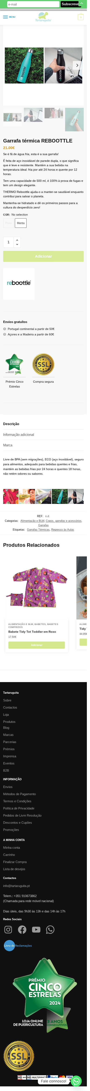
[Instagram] (8, 930)
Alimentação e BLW (32, 520)
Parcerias (9, 742)
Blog (6, 727)
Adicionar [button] (36, 645)
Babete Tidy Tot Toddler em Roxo (32, 631)
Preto (8, 223)
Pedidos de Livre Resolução (22, 815)
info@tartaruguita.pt (16, 886)
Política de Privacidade (18, 808)
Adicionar (43, 256)
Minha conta (11, 847)
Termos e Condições (17, 801)
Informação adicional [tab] (18, 434)
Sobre (7, 700)
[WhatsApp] (50, 930)
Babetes (40, 624)
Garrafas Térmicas (38, 529)
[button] (17, 240)
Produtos (9, 721)
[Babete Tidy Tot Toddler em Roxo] (36, 587)
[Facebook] (22, 930)
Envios (8, 787)
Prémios (9, 749)
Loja (6, 714)
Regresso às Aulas (62, 529)
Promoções (11, 829)
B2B (6, 770)
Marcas (8, 735)
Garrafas (43, 525)
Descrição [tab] (11, 424)
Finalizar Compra (15, 862)
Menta (20, 223)
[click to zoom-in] (43, 65)
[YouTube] (36, 930)
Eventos (8, 763)
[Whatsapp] (76, 1081)
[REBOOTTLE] (19, 284)
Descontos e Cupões (17, 822)
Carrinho (9, 854)
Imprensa (9, 756)
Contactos (10, 707)
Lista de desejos (14, 869)
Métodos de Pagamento (19, 794)
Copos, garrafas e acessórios (63, 520)
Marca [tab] (7, 445)
